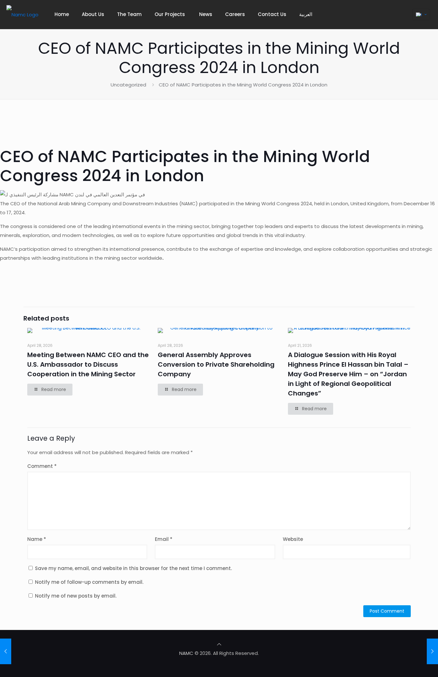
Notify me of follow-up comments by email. (89, 582)
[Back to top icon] (219, 644)
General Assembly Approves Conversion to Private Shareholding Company (216, 364)
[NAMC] (22, 14)
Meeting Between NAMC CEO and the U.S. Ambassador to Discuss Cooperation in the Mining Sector (88, 364)
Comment (42, 466)
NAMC (186, 653)
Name (36, 539)
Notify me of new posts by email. (75, 595)
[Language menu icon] (421, 14)
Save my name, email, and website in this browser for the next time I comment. (133, 568)
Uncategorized (128, 84)
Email (164, 539)
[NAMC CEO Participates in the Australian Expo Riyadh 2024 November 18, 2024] (5, 651)
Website (293, 539)
